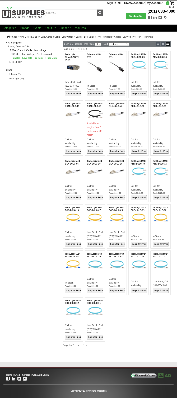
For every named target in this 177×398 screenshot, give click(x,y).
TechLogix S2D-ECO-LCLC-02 (160, 208)
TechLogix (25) (16, 78)
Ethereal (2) (15, 74)
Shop (14, 37)
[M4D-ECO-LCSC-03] (139, 65)
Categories (9, 27)
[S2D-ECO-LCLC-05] (117, 218)
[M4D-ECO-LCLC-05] (139, 264)
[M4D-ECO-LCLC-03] (161, 264)
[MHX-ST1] (117, 67)
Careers (26, 375)
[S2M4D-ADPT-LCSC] (73, 67)
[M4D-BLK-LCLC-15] (117, 171)
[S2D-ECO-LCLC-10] (73, 218)
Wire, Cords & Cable (29, 37)
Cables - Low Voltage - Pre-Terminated (94, 37)
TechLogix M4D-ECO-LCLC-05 (138, 255)
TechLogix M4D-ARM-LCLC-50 (160, 55)
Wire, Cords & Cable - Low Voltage (57, 37)
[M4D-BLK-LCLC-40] (117, 114)
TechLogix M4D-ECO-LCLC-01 (95, 301)
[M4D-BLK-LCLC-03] (161, 114)
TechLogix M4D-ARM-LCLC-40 (73, 105)
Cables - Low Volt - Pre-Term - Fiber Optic (35, 58)
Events (37, 27)
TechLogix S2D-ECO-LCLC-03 (138, 208)
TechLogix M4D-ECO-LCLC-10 (95, 255)
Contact (36, 375)
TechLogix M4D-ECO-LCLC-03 (160, 255)
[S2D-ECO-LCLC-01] (73, 264)
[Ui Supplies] (23, 12)
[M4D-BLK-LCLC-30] (139, 114)
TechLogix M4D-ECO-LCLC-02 (73, 301)
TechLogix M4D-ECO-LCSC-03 (138, 55)
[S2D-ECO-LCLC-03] (139, 218)
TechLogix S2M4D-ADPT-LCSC (72, 57)
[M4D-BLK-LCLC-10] (95, 171)
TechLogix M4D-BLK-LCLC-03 (160, 105)
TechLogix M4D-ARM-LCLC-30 (138, 162)
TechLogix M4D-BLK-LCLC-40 (117, 105)
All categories (15, 42)
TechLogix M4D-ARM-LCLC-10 (95, 105)
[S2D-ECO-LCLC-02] (161, 218)
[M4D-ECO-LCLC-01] (95, 311)
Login (46, 375)
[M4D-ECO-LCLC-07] (117, 264)
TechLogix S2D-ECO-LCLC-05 (116, 208)
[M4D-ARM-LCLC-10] (95, 114)
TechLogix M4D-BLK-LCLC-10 (95, 162)
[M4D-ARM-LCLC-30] (139, 171)
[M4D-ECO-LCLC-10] (95, 264)
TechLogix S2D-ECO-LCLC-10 (72, 208)
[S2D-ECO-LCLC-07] (95, 218)
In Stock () (15, 62)
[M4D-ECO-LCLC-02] (73, 311)
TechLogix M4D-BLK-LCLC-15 (117, 162)
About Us (50, 27)
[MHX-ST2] (95, 67)
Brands (24, 27)
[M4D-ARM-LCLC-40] (73, 114)
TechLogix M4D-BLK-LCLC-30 (138, 105)
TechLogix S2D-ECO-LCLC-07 (94, 208)
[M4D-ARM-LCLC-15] (161, 171)
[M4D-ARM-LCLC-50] (161, 65)
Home (9, 375)
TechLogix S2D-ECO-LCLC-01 (72, 255)
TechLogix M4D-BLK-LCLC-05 (73, 162)
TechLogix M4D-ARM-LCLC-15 (160, 162)
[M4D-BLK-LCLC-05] (73, 171)
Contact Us (135, 16)
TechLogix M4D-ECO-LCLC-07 (117, 255)
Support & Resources (72, 27)
